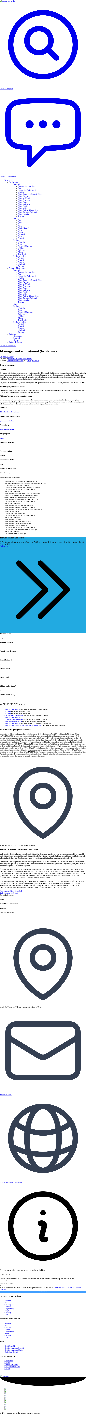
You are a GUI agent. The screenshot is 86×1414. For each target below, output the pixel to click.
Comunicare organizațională (14, 715)
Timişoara (7, 1307)
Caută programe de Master (13, 1350)
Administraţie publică (7, 429)
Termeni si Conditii (11, 1365)
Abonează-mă (43, 1292)
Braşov (7, 1311)
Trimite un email (6, 1095)
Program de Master (6, 357)
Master (2, 438)
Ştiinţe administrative (7, 421)
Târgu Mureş (9, 1309)
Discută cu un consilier (8, 346)
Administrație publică (12, 709)
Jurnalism (7, 711)
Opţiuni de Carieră (11, 1352)
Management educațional (13, 721)
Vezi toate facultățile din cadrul (11, 892)
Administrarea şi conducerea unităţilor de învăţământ (23, 725)
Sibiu (6, 1315)
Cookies (7, 1369)
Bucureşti (7, 1301)
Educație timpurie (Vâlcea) (13, 719)
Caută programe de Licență (14, 1348)
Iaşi (5, 1303)
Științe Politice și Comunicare (9, 412)
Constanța (8, 1313)
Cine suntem (8, 1361)
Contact (7, 1363)
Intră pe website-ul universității (11, 1182)
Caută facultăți (9, 1346)
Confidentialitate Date (12, 1367)
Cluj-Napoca (9, 1305)
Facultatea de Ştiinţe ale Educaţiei (20, 359)
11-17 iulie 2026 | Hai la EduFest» (66, 4)
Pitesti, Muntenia (33, 361)
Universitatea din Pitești (15, 361)
